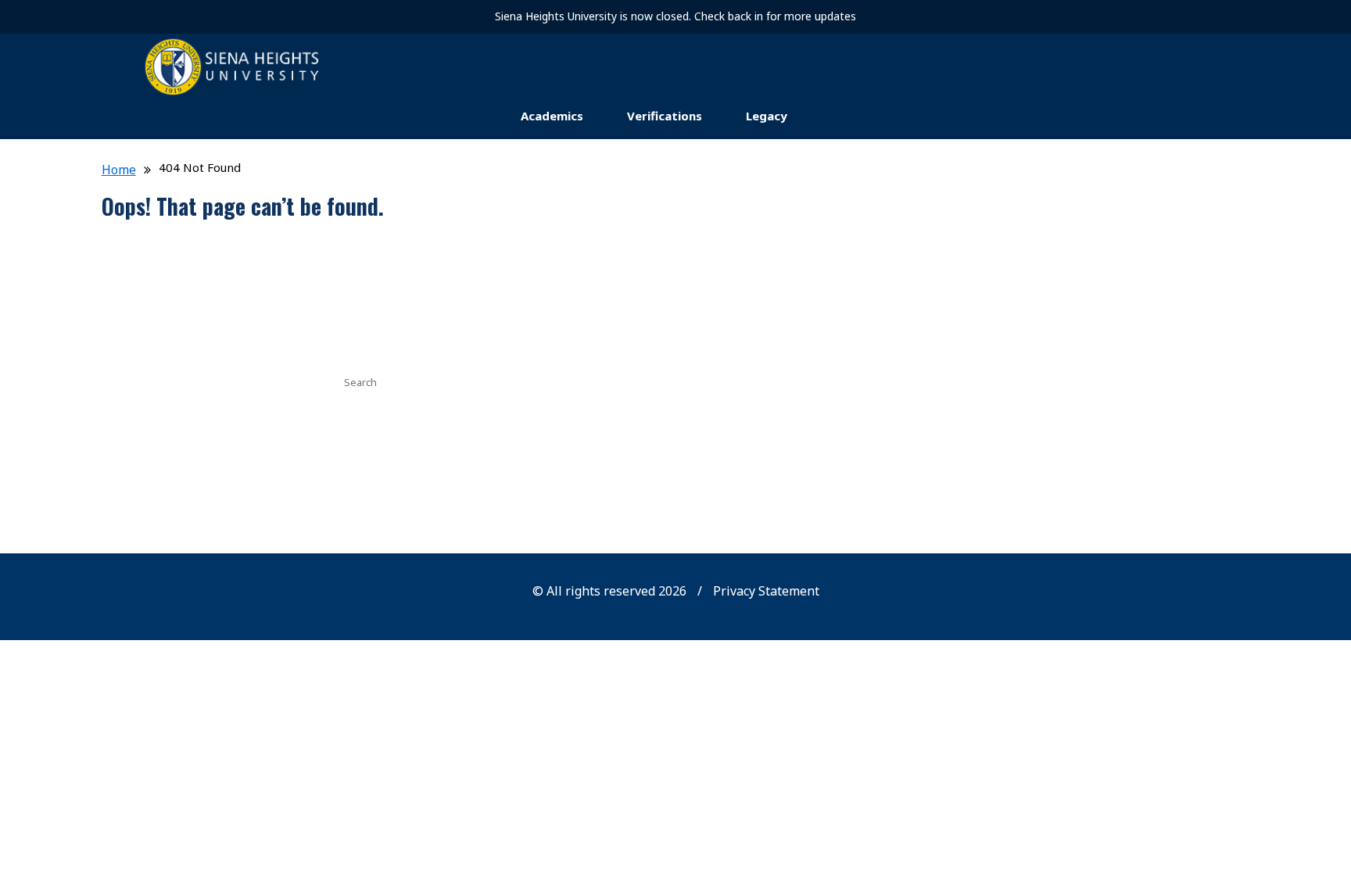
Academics (552, 115)
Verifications (664, 115)
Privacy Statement (766, 590)
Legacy (766, 115)
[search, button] (1000, 381)
